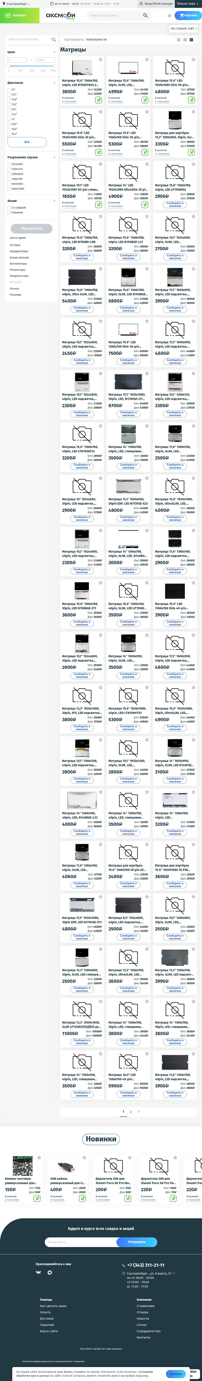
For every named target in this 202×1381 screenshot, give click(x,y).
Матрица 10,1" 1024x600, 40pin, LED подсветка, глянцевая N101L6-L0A (80, 397)
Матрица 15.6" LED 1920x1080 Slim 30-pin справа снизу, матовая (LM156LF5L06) (172, 83)
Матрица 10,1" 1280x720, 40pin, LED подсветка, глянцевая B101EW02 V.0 (173, 397)
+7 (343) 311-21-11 (145, 1265)
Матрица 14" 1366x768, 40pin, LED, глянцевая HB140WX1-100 (125, 815)
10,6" (14, 100)
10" (13, 90)
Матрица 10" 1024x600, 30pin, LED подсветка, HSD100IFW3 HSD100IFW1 (80, 501)
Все (27, 142)
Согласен (176, 1374)
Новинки (17, 213)
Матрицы (16, 282)
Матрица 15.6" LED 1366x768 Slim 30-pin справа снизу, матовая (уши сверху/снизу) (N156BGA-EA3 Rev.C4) (125, 135)
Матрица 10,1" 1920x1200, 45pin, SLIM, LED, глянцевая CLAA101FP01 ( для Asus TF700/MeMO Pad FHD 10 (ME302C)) (127, 763)
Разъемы (15, 295)
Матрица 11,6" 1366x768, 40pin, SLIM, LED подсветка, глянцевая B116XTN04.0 (80, 868)
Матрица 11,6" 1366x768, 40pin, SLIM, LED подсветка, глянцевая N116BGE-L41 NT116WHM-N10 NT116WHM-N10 (173, 449)
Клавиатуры (17, 270)
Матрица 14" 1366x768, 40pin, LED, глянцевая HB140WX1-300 (125, 449)
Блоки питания (19, 258)
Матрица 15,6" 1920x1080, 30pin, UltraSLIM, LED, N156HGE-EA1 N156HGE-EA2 (174, 501)
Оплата (45, 1312)
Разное (14, 289)
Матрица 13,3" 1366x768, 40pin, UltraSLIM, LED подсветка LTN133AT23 (126, 972)
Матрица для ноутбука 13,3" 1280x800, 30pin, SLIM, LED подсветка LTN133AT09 (175, 135)
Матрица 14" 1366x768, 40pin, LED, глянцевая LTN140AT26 (78, 1077)
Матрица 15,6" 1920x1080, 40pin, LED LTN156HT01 (127, 711)
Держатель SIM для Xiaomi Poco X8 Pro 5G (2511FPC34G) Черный (157, 1181)
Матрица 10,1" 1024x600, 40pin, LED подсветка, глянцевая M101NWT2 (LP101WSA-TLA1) (80, 344)
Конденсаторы (19, 276)
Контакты (144, 1338)
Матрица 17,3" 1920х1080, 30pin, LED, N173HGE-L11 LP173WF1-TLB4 (126, 397)
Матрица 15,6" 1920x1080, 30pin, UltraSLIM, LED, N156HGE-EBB (174, 711)
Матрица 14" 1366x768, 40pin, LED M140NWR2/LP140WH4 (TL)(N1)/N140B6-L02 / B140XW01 (174, 815)
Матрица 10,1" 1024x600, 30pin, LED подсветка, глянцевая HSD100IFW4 (80, 658)
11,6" (14, 104)
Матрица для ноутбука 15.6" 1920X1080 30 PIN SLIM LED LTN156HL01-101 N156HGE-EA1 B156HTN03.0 (174, 868)
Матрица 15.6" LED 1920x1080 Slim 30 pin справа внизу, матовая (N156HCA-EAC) (79, 135)
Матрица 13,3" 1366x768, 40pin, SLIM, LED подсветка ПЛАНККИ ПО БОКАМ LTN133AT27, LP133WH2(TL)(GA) (175, 972)
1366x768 (16, 179)
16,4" (14, 134)
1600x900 (17, 184)
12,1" (14, 109)
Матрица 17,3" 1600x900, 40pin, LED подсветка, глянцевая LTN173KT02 (173, 658)
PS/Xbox (15, 245)
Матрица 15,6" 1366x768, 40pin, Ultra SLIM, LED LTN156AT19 (80, 292)
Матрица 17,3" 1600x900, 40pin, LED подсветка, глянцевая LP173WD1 (173, 344)
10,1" (14, 95)
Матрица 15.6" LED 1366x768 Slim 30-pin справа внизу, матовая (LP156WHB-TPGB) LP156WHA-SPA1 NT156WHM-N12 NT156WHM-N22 (125, 344)
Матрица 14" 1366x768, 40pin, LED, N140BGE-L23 (79, 815)
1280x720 (17, 169)
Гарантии (47, 1325)
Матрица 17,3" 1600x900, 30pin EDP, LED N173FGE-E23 (128, 501)
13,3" (14, 114)
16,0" (14, 129)
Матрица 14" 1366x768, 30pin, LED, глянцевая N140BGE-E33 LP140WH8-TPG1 (126, 1025)
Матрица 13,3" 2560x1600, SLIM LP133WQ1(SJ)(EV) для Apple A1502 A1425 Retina (81, 1025)
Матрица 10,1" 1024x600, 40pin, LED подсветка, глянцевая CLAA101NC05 (80, 554)
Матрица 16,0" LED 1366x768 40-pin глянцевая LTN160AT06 (125, 1077)
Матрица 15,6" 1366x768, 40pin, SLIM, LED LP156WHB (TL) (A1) (128, 606)
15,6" (14, 124)
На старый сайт (184, 28)
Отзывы (142, 1312)
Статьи (141, 1325)
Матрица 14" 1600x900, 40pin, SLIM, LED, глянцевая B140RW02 (125, 658)
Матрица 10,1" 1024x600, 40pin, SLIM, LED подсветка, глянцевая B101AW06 (173, 240)
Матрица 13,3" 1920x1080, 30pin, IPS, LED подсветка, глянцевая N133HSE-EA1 (81, 711)
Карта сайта (49, 1331)
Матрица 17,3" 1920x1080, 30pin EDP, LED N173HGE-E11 (82, 920)
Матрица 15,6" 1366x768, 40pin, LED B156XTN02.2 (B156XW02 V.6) (80, 83)
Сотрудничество (149, 1331)
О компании (145, 1306)
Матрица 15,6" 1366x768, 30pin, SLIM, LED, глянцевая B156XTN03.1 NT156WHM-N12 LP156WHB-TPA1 (126, 83)
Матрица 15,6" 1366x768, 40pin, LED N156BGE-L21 (126, 240)
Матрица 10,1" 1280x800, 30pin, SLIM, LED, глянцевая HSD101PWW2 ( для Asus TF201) (174, 920)
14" (13, 119)
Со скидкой (18, 208)
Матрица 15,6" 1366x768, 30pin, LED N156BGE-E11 (80, 606)
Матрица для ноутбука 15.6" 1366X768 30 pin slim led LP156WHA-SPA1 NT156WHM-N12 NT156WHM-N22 (127, 868)
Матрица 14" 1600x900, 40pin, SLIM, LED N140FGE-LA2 (174, 763)
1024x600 (17, 164)
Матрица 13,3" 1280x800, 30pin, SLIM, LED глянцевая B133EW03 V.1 (82, 972)
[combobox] (19, 4)
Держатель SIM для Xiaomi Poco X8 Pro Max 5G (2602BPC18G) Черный (113, 1181)
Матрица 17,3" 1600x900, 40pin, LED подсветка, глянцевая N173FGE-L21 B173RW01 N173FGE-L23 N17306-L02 (173, 292)
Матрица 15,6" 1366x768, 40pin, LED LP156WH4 (173, 187)
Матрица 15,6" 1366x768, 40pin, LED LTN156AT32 (80, 449)
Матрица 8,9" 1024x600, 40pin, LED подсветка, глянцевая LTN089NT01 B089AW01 (125, 920)
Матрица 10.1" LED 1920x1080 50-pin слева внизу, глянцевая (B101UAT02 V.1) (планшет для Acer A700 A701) (80, 187)
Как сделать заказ (53, 1306)
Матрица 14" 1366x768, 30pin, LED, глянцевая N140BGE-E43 (171, 1025)
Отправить (137, 1242)
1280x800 (17, 174)
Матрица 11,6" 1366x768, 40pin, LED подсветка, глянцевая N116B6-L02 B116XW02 (173, 1077)
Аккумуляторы (19, 251)
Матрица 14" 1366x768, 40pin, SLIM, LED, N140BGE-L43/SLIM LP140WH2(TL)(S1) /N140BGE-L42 (128, 554)
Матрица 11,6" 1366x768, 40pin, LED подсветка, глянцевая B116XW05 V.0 (173, 554)
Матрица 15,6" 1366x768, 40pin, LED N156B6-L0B (80, 240)
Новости (143, 1319)
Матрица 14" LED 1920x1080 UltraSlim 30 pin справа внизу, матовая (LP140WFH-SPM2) (127, 187)
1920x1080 (17, 189)
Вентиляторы (18, 264)
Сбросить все (32, 228)
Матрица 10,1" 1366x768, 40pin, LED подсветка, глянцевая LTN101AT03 (79, 763)
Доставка (47, 1319)
